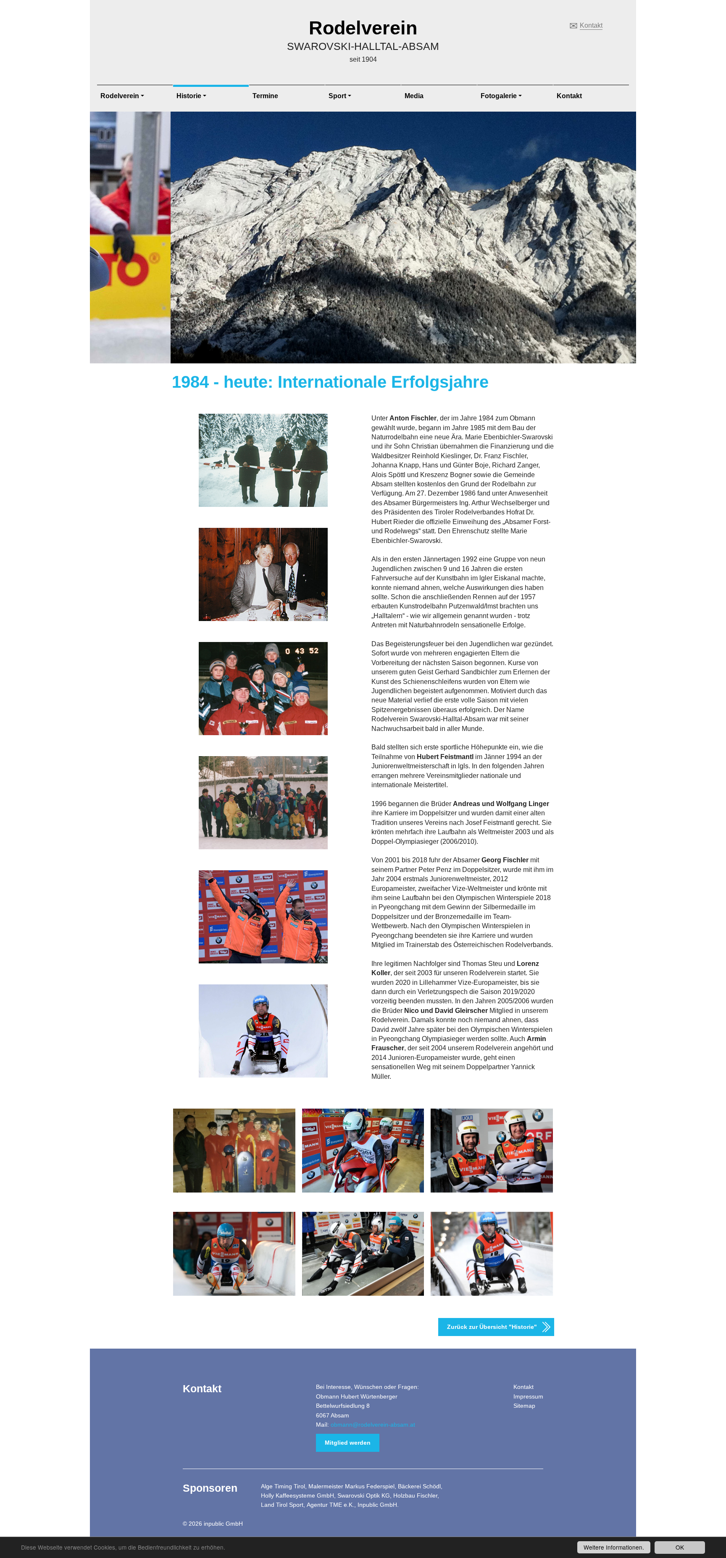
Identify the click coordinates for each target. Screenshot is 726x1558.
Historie (188, 95)
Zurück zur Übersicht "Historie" (492, 1326)
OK (680, 1547)
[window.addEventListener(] (234, 1254)
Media (414, 95)
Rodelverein (363, 28)
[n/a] (363, 1151)
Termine (265, 95)
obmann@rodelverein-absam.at (373, 1424)
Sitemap (524, 1405)
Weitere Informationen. (614, 1547)
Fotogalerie (499, 95)
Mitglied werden (348, 1442)
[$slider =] (234, 1151)
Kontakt (591, 25)
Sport (337, 95)
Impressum (528, 1396)
